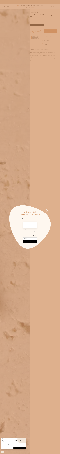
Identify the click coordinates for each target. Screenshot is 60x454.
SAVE (30, 241)
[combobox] (30, 226)
